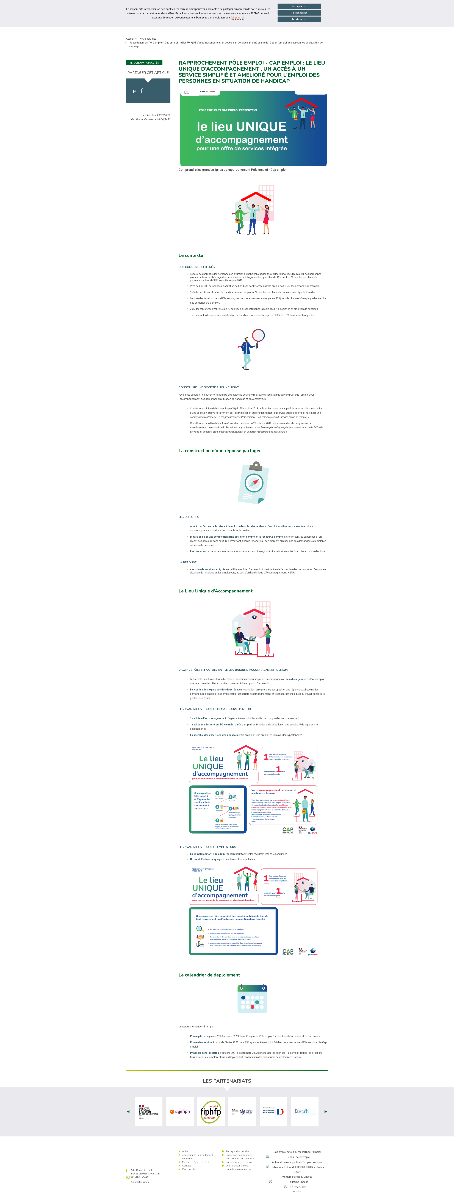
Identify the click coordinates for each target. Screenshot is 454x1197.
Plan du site (188, 1169)
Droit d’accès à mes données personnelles (238, 1167)
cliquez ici (238, 17)
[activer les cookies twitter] (150, 90)
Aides (185, 1151)
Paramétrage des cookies (240, 1162)
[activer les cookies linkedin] (142, 90)
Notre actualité (148, 38)
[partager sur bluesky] (160, 90)
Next (326, 1111)
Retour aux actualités (144, 62)
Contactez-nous (140, 1182)
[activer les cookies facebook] (134, 90)
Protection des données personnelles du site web (240, 1156)
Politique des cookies (238, 1151)
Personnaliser (299, 12)
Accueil (130, 38)
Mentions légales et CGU (196, 1162)
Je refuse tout (299, 19)
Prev (128, 1111)
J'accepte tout (299, 6)
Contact (186, 1165)
